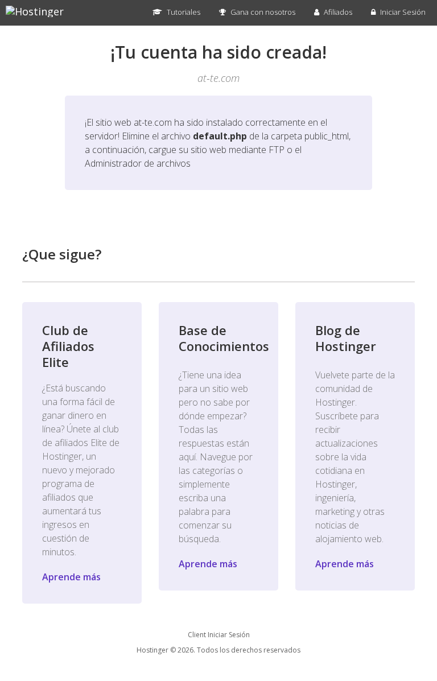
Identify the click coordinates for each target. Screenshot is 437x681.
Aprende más (71, 577)
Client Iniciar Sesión (219, 634)
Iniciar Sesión (402, 12)
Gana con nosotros (262, 12)
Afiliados (337, 12)
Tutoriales (182, 12)
